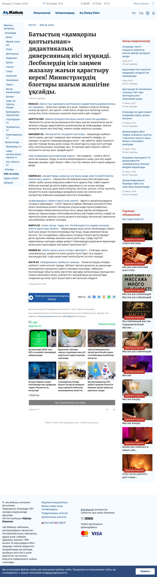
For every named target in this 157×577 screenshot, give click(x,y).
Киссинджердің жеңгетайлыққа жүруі (52, 155)
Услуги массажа (133, 241)
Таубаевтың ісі (12, 129)
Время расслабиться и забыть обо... (135, 447)
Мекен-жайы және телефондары (52, 508)
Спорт (9, 71)
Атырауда (10, 32)
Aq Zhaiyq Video (90, 13)
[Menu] (153, 13)
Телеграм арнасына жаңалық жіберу (52, 297)
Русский (49, 522)
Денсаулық (12, 53)
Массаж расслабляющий (136, 350)
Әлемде (9, 169)
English (62, 522)
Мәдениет (11, 58)
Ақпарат (8, 182)
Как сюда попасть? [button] (133, 219)
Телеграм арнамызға (47, 316)
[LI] (87, 503)
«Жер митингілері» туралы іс (13, 154)
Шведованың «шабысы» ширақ (60, 262)
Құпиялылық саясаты (54, 517)
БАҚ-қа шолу (11, 173)
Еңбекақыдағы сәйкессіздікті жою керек (53, 200)
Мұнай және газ (13, 43)
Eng (141, 12)
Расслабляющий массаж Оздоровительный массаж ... (136, 322)
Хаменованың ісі (14, 136)
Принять (145, 571)
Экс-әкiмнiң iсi (12, 163)
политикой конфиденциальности (48, 572)
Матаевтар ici (13, 146)
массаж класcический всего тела (135, 267)
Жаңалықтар (42, 13)
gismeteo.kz (87, 509)
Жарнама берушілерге (55, 502)
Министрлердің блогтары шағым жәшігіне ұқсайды (76, 119)
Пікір (9, 49)
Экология (11, 75)
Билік (9, 37)
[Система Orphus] (87, 518)
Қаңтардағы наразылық (13, 113)
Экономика (12, 80)
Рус (134, 12)
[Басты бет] (12, 12)
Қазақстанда (12, 142)
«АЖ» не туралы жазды (10, 104)
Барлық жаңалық (9, 27)
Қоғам (9, 62)
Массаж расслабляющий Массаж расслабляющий (136, 294)
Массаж (133, 374)
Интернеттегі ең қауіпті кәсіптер (65, 134)
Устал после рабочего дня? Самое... (134, 474)
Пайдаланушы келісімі (55, 513)
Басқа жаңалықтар (13, 91)
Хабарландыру (65, 13)
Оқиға (9, 84)
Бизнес (10, 96)
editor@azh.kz (69, 316)
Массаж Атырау (133, 397)
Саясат (10, 66)
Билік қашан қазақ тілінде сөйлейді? (64, 250)
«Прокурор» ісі (13, 121)
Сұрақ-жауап (11, 178)
